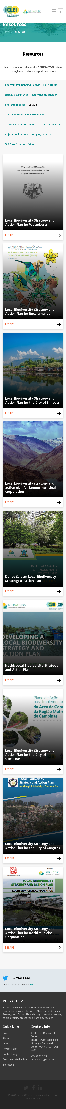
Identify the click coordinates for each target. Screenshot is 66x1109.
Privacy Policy (10, 1049)
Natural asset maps (49, 125)
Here (32, 985)
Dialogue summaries (16, 95)
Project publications (16, 135)
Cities (6, 1044)
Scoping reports (41, 135)
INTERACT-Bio (25, 1095)
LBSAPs (33, 105)
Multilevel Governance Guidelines (24, 115)
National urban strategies (19, 125)
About (6, 1038)
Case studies (51, 85)
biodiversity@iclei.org (43, 1060)
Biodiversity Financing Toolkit (22, 85)
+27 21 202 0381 (39, 1056)
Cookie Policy (10, 1054)
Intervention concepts (45, 95)
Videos (32, 144)
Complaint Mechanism (15, 1060)
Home (6, 32)
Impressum (8, 1065)
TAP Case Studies (14, 144)
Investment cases (14, 105)
